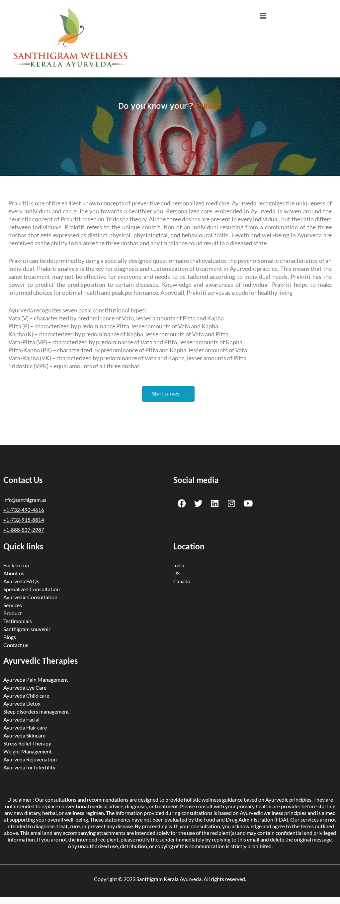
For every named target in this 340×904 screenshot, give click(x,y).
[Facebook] (181, 503)
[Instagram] (231, 503)
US (176, 573)
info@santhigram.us (24, 500)
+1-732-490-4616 (23, 510)
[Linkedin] (215, 503)
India (178, 565)
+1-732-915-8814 (23, 520)
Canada (181, 581)
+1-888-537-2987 (23, 530)
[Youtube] (248, 503)
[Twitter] (198, 503)
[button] (263, 16)
